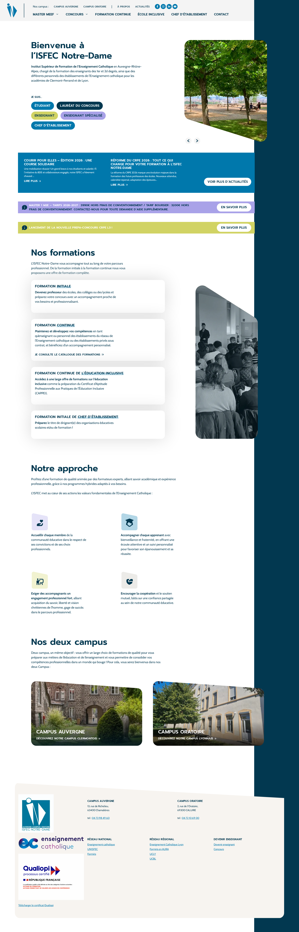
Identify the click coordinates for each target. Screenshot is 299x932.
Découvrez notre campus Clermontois (66, 738)
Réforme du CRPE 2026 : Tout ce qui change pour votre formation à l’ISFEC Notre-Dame (146, 164)
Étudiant (43, 105)
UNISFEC (92, 849)
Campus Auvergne (66, 6)
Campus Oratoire (94, 6)
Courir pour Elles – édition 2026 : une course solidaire (58, 162)
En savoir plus (234, 207)
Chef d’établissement (189, 14)
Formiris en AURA (159, 849)
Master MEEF (43, 14)
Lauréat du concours (79, 105)
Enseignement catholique (101, 844)
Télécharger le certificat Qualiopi (35, 905)
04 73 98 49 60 (101, 818)
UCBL (153, 858)
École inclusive (151, 14)
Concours (74, 14)
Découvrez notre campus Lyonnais (185, 738)
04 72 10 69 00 (190, 818)
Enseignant (45, 115)
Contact (221, 14)
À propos (123, 6)
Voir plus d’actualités (227, 181)
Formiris (91, 854)
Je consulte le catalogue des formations (67, 355)
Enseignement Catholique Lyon (166, 844)
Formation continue (113, 14)
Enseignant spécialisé (83, 115)
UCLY (153, 854)
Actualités (142, 6)
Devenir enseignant (224, 844)
